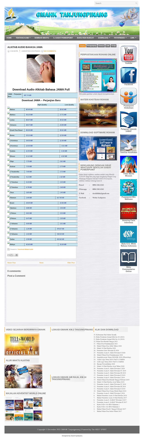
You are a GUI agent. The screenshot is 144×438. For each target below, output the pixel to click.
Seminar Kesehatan (128, 152)
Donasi (101, 46)
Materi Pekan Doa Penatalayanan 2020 (110, 355)
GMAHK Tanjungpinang (70, 430)
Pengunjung (91, 46)
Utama (82, 46)
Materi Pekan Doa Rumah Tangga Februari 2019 (113, 379)
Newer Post (11, 263)
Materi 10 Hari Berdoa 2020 (106, 348)
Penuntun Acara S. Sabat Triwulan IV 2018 (111, 384)
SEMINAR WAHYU (41, 38)
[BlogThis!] (11, 255)
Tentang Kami (23, 37)
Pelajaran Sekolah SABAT (129, 130)
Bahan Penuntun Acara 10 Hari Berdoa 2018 (112, 395)
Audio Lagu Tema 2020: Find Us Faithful (111, 359)
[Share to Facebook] (16, 255)
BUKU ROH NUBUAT (85, 38)
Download (104, 37)
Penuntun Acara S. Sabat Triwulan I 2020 (111, 368)
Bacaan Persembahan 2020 (106, 364)
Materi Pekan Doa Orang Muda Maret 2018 (111, 391)
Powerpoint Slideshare (129, 107)
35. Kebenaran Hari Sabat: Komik (105, 334)
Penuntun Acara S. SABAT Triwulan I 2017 (111, 400)
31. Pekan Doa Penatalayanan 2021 (106, 343)
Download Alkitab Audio (25, 249)
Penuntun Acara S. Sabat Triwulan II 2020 (111, 352)
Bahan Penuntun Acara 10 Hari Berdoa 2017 (112, 397)
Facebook (128, 84)
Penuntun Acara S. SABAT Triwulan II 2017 (112, 402)
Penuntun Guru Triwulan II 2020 (108, 350)
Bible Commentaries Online (128, 269)
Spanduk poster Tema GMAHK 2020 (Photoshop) (114, 357)
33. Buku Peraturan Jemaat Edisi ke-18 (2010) (109, 339)
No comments (50, 51)
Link (133, 37)
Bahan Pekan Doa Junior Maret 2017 (109, 411)
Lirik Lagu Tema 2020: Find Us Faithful (110, 361)
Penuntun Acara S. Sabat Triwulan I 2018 (111, 393)
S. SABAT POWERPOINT (63, 38)
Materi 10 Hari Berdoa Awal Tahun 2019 (110, 382)
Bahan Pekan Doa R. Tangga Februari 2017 (111, 409)
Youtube (128, 63)
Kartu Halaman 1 (108, 404)
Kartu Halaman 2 (108, 406)
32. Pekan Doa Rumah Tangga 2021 (106, 341)
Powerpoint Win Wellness (129, 198)
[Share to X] (14, 255)
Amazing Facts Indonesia (128, 221)
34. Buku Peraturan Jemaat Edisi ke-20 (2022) (109, 337)
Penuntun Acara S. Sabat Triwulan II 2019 (111, 375)
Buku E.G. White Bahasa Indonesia (128, 245)
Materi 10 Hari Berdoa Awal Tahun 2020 (110, 366)
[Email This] (8, 255)
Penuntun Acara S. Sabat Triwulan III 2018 (111, 386)
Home (9, 38)
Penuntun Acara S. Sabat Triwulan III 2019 (111, 373)
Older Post (71, 263)
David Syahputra (76, 436)
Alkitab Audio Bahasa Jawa (25, 47)
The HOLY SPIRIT (99, 430)
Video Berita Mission (128, 175)
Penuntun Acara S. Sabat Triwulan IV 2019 (111, 370)
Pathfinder (120, 37)
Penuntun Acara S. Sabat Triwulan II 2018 (111, 388)
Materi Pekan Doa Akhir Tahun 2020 (109, 346)
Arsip (113, 46)
